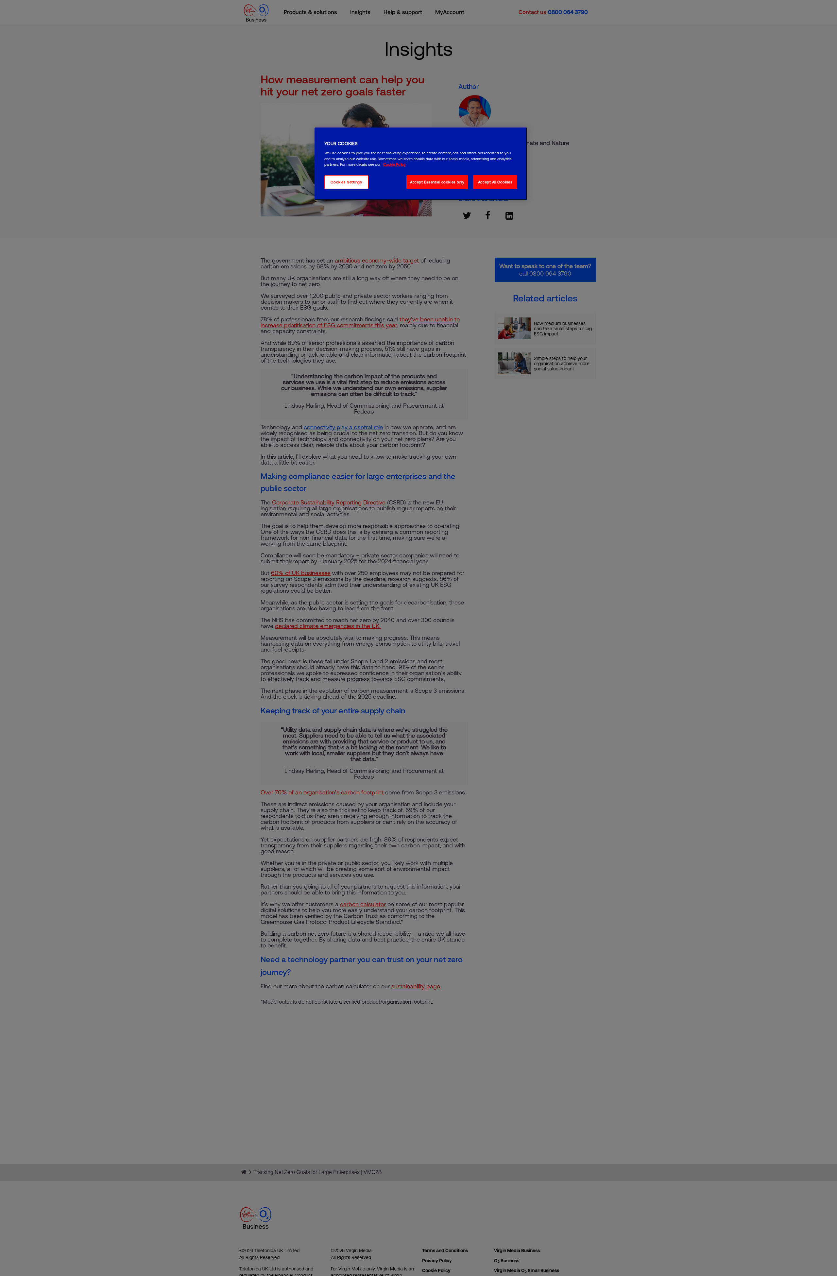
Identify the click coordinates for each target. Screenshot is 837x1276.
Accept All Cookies (495, 182)
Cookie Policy (394, 164)
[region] (421, 164)
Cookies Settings (346, 182)
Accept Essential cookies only (437, 182)
